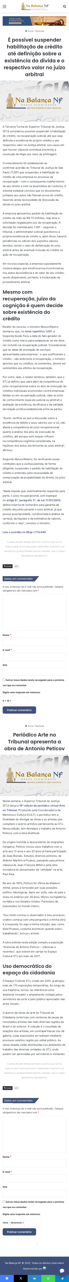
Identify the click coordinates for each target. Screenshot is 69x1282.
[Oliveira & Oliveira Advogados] (34, 20)
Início (30, 31)
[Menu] (4, 8)
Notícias (39, 31)
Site (5, 665)
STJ (16, 566)
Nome (7, 635)
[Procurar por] (64, 8)
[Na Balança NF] (34, 6)
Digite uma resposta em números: (22, 692)
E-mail (7, 650)
